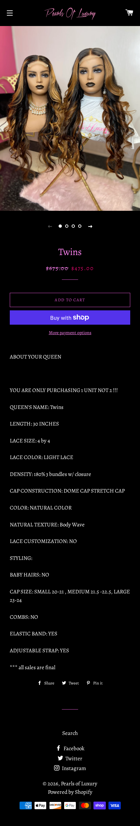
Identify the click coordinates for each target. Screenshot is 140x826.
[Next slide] (90, 226)
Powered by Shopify (70, 792)
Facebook (73, 748)
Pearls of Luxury (79, 783)
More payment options (70, 333)
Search (70, 733)
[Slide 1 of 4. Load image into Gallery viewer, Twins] (60, 226)
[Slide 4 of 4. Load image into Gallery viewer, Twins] (80, 226)
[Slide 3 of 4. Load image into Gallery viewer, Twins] (73, 226)
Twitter (73, 758)
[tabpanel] (70, 117)
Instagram (73, 768)
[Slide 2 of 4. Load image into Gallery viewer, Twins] (66, 226)
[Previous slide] (50, 226)
